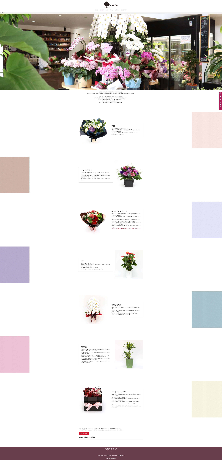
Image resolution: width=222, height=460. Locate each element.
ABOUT (104, 455)
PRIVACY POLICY (112, 455)
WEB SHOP (122, 455)
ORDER (107, 455)
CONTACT (118, 455)
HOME (98, 455)
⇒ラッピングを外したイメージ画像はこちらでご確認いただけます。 (126, 228)
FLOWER (101, 455)
